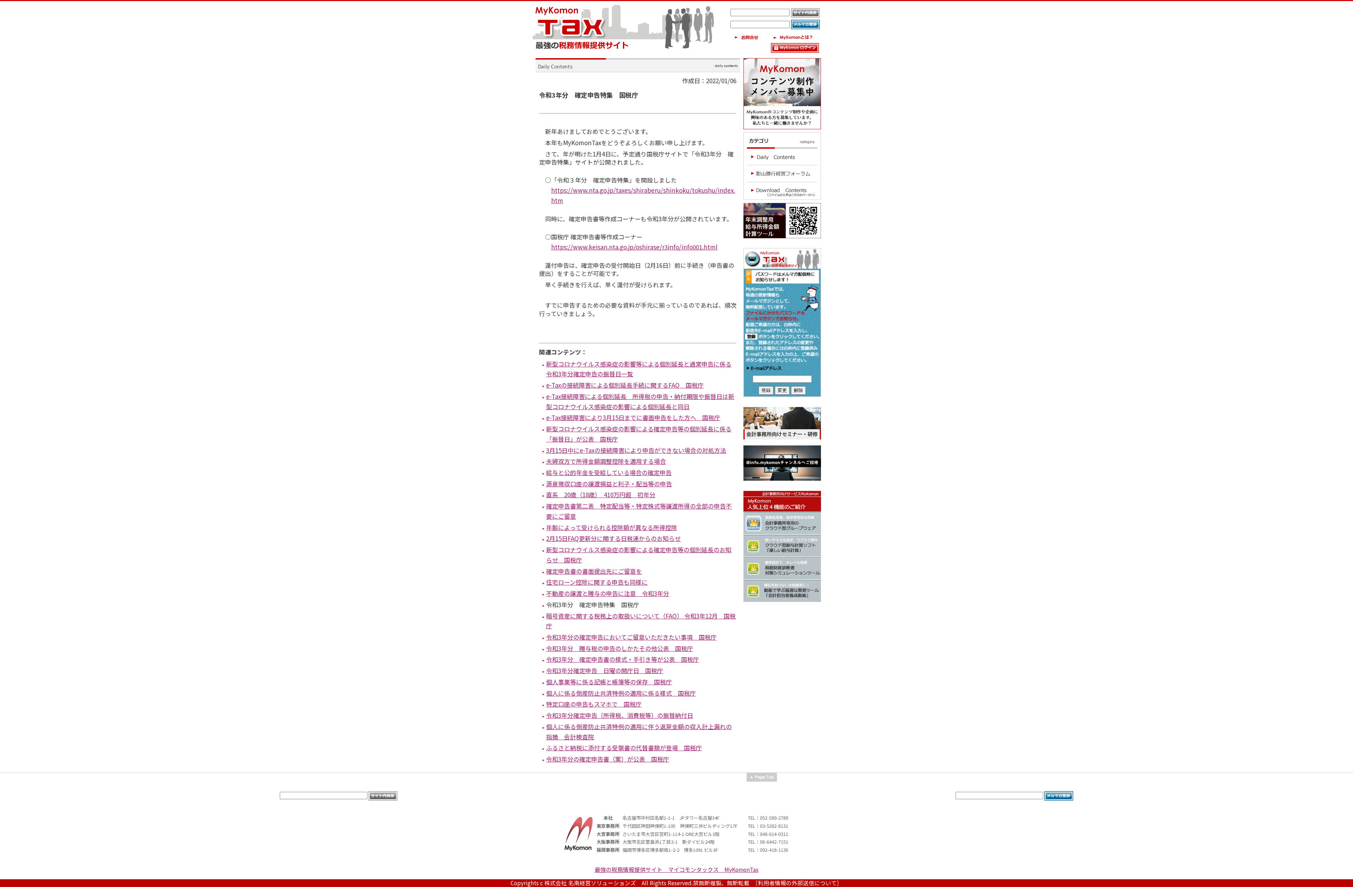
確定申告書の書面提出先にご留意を (594, 571)
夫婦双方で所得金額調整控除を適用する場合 (606, 461)
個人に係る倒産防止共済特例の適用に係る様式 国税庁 (621, 693)
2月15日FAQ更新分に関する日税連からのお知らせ (613, 538)
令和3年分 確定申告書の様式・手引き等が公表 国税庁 (622, 659)
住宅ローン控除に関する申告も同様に (597, 582)
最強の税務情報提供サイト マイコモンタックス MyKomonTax (677, 870)
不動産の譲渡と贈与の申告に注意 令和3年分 (607, 593)
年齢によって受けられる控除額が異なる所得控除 (611, 527)
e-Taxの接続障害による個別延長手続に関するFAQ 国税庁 (625, 385)
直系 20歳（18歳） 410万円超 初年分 (600, 494)
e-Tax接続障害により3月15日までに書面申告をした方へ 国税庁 (633, 417)
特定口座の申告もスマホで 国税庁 (594, 704)
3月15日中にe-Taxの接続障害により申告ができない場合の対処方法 (636, 450)
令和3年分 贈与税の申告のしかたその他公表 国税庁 (619, 648)
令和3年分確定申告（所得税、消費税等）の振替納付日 (619, 715)
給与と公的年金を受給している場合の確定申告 (609, 472)
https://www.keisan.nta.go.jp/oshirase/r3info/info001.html (634, 246)
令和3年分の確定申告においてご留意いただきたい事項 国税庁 (631, 637)
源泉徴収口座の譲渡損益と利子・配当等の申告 (609, 483)
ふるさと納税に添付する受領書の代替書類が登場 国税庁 (624, 747)
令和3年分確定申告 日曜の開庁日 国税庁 (604, 670)
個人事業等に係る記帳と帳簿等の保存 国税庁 (609, 681)
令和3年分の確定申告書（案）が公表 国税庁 (607, 758)
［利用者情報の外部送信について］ (798, 883)
